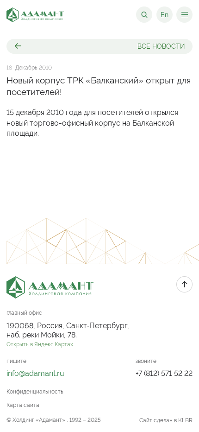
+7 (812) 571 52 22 (164, 373)
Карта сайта (22, 405)
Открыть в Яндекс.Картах (39, 344)
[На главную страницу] (35, 14)
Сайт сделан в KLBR (166, 420)
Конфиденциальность (34, 391)
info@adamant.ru (35, 373)
